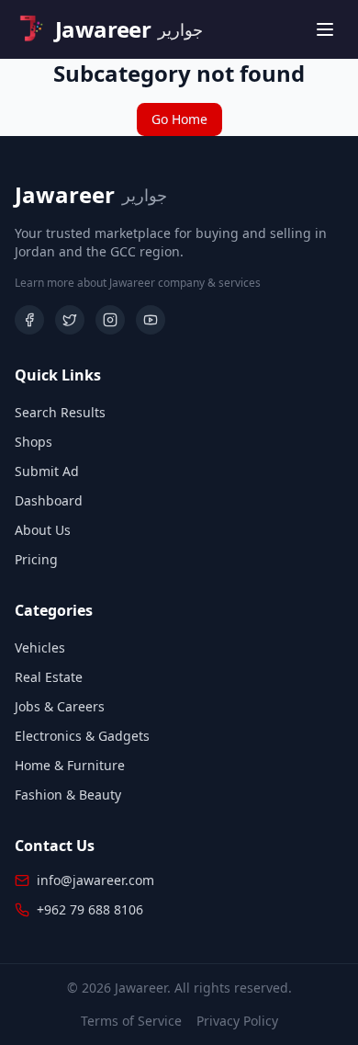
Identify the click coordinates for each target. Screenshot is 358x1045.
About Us (43, 530)
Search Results (60, 412)
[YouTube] (150, 320)
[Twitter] (69, 320)
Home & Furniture (70, 765)
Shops (33, 441)
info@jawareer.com (95, 880)
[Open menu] (325, 29)
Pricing (36, 559)
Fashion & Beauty (68, 794)
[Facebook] (29, 320)
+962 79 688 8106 (90, 909)
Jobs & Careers (60, 706)
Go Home (179, 119)
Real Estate (49, 677)
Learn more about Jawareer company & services (138, 283)
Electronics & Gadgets (82, 735)
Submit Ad (47, 471)
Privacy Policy (237, 1020)
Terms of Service (131, 1020)
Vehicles (40, 647)
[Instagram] (110, 320)
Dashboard (49, 500)
